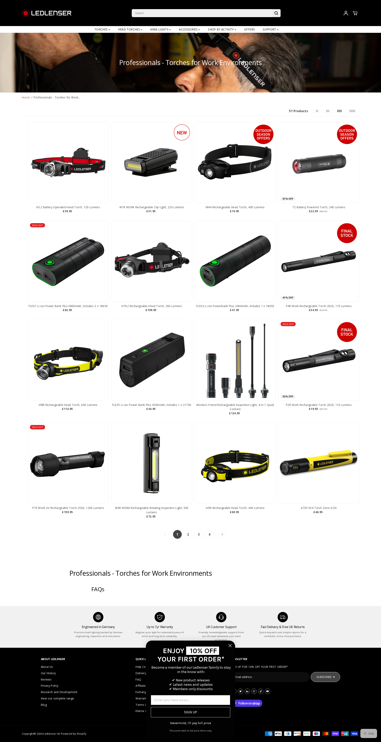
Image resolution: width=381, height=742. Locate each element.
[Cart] (355, 13)
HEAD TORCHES (129, 29)
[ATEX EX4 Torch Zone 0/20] (319, 463)
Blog (44, 705)
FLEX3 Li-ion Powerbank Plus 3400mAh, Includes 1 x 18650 (235, 306)
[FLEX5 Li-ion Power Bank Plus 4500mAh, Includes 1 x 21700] (152, 360)
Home (26, 97)
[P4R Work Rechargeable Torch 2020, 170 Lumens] (319, 261)
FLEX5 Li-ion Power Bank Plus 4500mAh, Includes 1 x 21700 (151, 405)
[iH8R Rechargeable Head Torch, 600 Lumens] (68, 360)
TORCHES (101, 29)
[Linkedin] (247, 691)
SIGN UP (190, 712)
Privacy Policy (50, 686)
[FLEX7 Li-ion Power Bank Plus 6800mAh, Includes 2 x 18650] (68, 261)
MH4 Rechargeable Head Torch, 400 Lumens (235, 207)
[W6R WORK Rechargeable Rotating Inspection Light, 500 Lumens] (152, 463)
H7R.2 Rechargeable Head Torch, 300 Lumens (151, 306)
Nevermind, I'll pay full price (190, 723)
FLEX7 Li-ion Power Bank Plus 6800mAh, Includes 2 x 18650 (68, 306)
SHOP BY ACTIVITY (221, 29)
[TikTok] (260, 691)
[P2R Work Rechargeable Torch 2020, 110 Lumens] (319, 360)
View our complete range (57, 698)
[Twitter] (240, 691)
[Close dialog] (230, 645)
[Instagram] (254, 691)
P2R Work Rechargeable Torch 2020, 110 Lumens (319, 405)
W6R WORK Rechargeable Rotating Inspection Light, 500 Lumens (152, 510)
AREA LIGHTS (159, 29)
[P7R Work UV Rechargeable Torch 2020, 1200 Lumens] (68, 463)
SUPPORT (270, 29)
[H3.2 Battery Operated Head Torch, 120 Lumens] (68, 162)
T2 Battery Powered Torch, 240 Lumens (318, 207)
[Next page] (222, 534)
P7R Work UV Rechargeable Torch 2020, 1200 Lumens (68, 508)
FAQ (138, 679)
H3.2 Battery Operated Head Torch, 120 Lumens (68, 207)
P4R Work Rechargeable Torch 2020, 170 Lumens (319, 306)
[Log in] (346, 13)
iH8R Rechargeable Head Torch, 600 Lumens (68, 405)
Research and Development (59, 692)
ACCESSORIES (188, 29)
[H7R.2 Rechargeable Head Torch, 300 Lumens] (152, 261)
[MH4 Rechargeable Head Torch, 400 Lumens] (235, 162)
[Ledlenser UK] (46, 13)
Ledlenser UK (51, 733)
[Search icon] (276, 13)
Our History (48, 673)
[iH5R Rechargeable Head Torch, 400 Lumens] (235, 463)
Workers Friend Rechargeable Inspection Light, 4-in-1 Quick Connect (235, 407)
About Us (47, 667)
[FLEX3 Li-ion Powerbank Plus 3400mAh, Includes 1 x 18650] (235, 261)
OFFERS (249, 29)
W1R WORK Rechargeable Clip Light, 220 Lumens (151, 207)
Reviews (46, 679)
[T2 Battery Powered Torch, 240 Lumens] (319, 162)
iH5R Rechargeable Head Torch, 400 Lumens (235, 508)
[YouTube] (267, 691)
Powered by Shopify (73, 733)
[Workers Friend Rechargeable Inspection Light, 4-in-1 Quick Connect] (235, 360)
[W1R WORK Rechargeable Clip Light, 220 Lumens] (152, 162)
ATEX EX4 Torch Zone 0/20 (319, 508)
